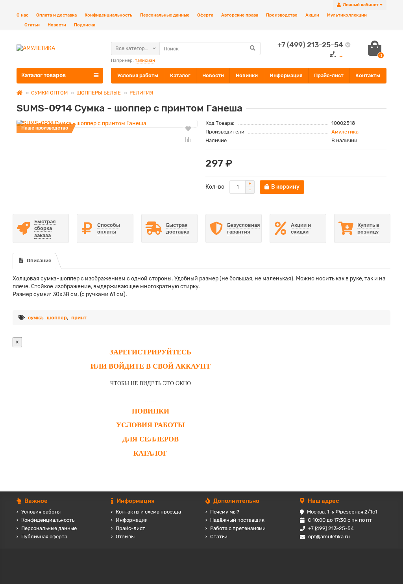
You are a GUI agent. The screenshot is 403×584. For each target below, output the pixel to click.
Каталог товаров (43, 75)
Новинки (247, 75)
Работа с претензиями (238, 528)
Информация (286, 75)
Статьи (32, 25)
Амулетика (345, 132)
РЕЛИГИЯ (141, 93)
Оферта (205, 15)
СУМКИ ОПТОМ (49, 93)
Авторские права (239, 15)
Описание (39, 260)
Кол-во (214, 187)
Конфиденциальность (108, 15)
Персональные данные (164, 15)
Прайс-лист (329, 75)
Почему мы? (224, 512)
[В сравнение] (188, 139)
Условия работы (137, 75)
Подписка (84, 25)
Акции (312, 15)
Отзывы (125, 537)
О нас (22, 15)
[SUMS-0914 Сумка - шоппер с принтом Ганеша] (107, 124)
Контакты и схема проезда (148, 512)
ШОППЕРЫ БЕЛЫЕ (98, 93)
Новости (57, 25)
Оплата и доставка (56, 15)
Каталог (180, 75)
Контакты (367, 75)
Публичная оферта (44, 537)
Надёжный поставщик (237, 520)
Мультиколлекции (347, 15)
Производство (282, 15)
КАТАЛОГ (150, 453)
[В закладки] (188, 128)
